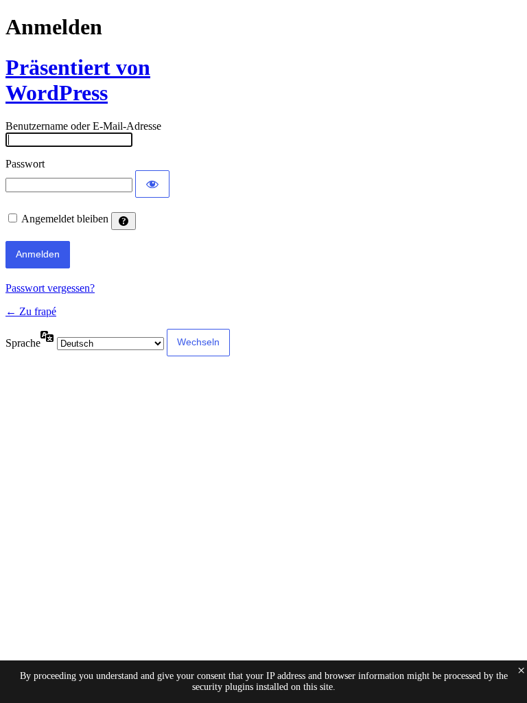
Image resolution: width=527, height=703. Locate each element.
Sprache (22, 343)
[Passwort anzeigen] (152, 184)
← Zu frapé (30, 311)
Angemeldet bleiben (64, 218)
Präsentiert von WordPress (77, 80)
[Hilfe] (123, 221)
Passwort (25, 164)
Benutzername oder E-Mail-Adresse (83, 126)
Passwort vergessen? (50, 288)
